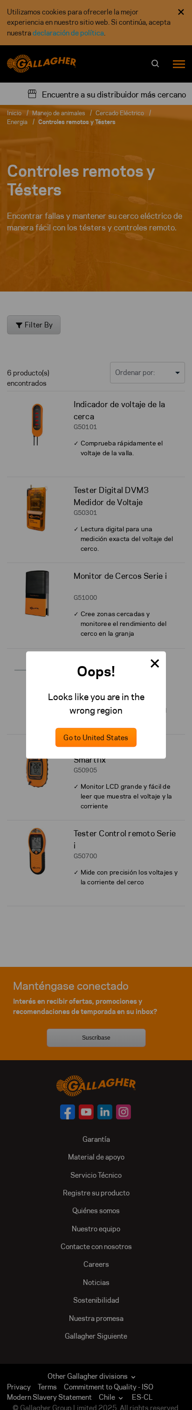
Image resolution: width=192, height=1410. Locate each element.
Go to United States (95, 738)
